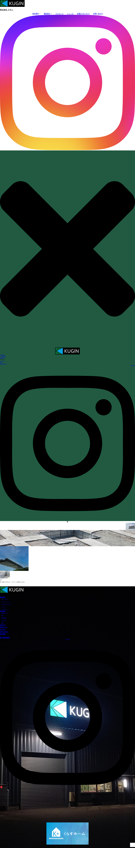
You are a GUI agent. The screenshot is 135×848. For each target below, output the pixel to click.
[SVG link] (67, 82)
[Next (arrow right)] (132, 424)
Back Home (3, 586)
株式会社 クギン (6, 9)
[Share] (130, 1)
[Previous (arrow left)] (2, 424)
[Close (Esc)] (133, 1)
